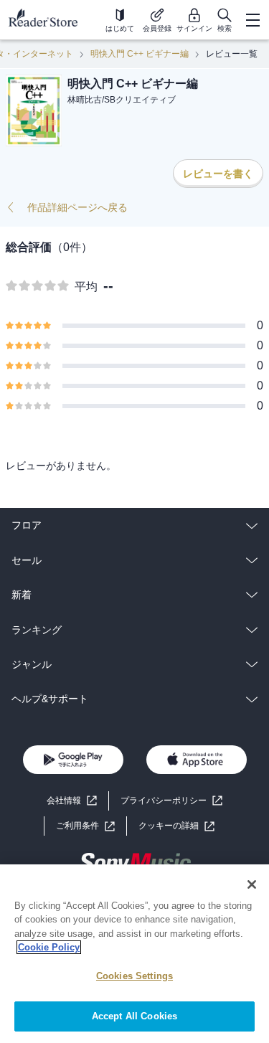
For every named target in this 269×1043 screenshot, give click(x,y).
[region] (134, 953)
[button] (176, 826)
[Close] (252, 884)
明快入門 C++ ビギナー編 (139, 54)
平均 (86, 286)
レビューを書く (218, 173)
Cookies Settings (134, 976)
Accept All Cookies (134, 1016)
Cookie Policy (49, 947)
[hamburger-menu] (252, 20)
